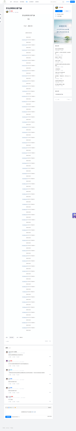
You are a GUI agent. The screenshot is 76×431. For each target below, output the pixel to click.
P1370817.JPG (24, 271)
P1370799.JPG (24, 178)
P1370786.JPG (24, 111)
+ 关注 (59, 11)
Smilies (15, 407)
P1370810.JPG (24, 235)
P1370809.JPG (24, 230)
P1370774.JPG (24, 50)
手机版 (11, 427)
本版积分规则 (49, 416)
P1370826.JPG (24, 317)
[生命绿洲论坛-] (5, 2)
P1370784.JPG (24, 101)
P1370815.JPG (24, 260)
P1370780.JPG (24, 80)
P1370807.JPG (24, 219)
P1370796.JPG (24, 163)
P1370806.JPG (24, 214)
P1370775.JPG (24, 55)
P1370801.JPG (24, 188)
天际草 (9, 352)
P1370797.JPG (24, 168)
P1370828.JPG (24, 327)
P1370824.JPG (24, 307)
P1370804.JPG (24, 204)
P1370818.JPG (24, 276)
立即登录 (67, 1)
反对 (18, 356)
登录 (32, 411)
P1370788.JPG (24, 122)
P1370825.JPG (24, 312)
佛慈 (9, 370)
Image (9, 407)
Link (10, 407)
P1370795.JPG (24, 158)
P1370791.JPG (24, 137)
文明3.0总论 (16, 1)
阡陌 (9, 361)
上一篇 (57, 99)
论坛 (27, 1)
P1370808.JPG (24, 224)
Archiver (7, 427)
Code (13, 407)
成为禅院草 (31, 1)
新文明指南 (22, 1)
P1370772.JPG (24, 39)
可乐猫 (9, 397)
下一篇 (68, 99)
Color (7, 407)
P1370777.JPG (24, 65)
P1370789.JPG (24, 127)
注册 (35, 411)
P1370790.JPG (24, 132)
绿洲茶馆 (37, 1)
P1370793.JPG (24, 147)
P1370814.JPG (24, 255)
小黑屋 (3, 427)
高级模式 (49, 407)
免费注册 (72, 1)
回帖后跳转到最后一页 (15, 416)
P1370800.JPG (24, 183)
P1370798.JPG (24, 173)
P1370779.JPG (24, 75)
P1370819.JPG (24, 281)
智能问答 (74, 216)
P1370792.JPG (24, 142)
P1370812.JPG (24, 245)
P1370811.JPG (24, 240)
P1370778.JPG (24, 70)
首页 (11, 1)
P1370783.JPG (24, 96)
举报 (50, 341)
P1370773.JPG (24, 44)
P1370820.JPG (24, 286)
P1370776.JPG (24, 60)
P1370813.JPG (24, 250)
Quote (12, 407)
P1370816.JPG (24, 266)
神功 (9, 379)
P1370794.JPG (24, 152)
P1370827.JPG (24, 322)
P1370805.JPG (24, 209)
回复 (8, 341)
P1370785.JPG (24, 106)
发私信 (67, 11)
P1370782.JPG (24, 91)
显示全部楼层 (23, 352)
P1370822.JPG (24, 296)
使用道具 (46, 341)
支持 (14, 356)
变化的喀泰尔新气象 (59, 94)
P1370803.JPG (24, 199)
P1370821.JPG (24, 291)
